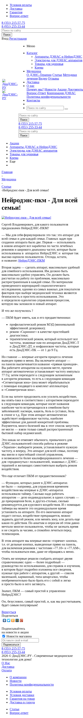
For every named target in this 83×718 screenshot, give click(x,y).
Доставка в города (22, 702)
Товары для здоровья (49, 64)
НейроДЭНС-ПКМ (31, 260)
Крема (39, 67)
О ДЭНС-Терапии (39, 75)
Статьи (57, 75)
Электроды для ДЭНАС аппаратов (58, 60)
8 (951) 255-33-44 (13, 26)
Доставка (8, 666)
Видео (42, 78)
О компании (18, 677)
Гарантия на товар (22, 698)
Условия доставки (22, 695)
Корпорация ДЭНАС (61, 93)
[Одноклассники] (13, 620)
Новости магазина (19, 636)
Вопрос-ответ (19, 713)
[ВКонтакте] (4, 620)
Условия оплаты (21, 691)
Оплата (7, 670)
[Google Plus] (21, 620)
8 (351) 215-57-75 (13, 23)
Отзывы (53, 78)
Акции (62, 89)
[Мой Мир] (17, 620)
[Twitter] (9, 620)
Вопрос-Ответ (36, 93)
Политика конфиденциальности (49, 96)
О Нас (6, 663)
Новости (50, 89)
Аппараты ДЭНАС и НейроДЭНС (58, 56)
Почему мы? (35, 89)
